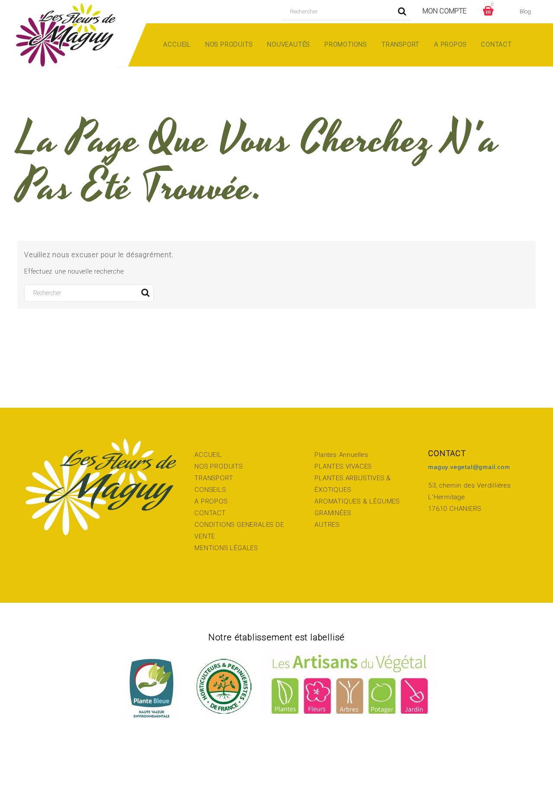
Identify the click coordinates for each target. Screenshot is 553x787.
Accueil (177, 44)
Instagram (29, 757)
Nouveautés (288, 44)
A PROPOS (210, 501)
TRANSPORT (213, 478)
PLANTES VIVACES (343, 466)
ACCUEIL (208, 455)
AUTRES (327, 525)
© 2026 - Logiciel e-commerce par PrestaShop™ (276, 757)
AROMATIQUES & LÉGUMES (357, 501)
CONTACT (210, 513)
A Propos (450, 44)
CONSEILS (210, 490)
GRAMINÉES (333, 513)
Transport (400, 44)
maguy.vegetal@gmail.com (469, 466)
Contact (496, 44)
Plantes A (329, 455)
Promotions (345, 44)
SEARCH (402, 11)
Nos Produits (229, 44)
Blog (525, 11)
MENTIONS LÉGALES (226, 548)
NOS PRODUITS (218, 466)
